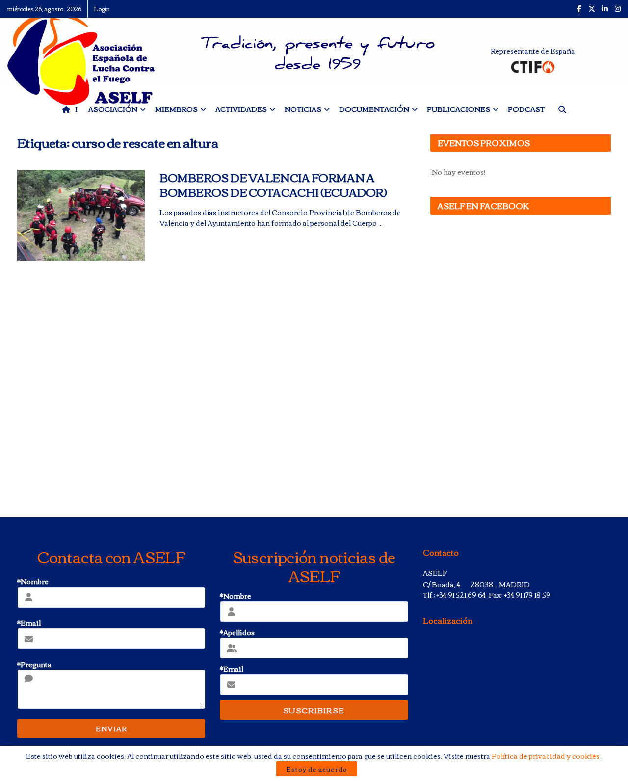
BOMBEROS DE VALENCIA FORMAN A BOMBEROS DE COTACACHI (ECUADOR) (273, 184)
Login (102, 8)
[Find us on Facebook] (579, 9)
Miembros (176, 109)
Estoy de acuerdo (316, 769)
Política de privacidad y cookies (546, 756)
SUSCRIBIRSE (313, 710)
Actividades (241, 109)
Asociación (112, 109)
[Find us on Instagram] (618, 9)
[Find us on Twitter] (591, 9)
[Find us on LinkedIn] (605, 9)
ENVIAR (111, 728)
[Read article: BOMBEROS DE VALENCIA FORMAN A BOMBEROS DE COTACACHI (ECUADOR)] (81, 215)
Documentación (374, 109)
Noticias (303, 109)
